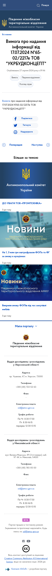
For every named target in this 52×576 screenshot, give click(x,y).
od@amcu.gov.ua (26, 408)
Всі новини (6, 35)
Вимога (15, 78)
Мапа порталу (24, 326)
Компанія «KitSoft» (19, 569)
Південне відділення (31, 78)
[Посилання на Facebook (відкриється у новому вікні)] (23, 541)
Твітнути (27, 125)
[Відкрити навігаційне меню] (4, 5)
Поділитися (26, 118)
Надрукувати (27, 132)
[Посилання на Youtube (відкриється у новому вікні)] (28, 541)
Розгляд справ (26, 84)
